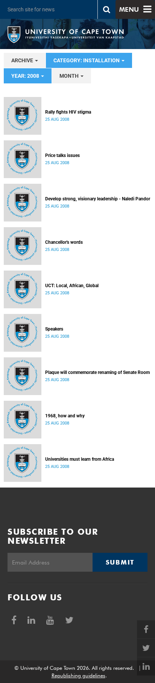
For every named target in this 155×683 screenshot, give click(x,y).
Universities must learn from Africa (79, 459)
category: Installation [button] (87, 60)
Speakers (54, 329)
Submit (120, 562)
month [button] (69, 76)
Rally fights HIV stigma (68, 112)
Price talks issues (62, 155)
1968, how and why (65, 415)
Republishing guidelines (78, 675)
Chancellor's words (64, 242)
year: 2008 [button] (25, 76)
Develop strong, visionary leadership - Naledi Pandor (97, 199)
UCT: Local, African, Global (72, 285)
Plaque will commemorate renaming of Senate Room (97, 372)
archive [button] (22, 60)
